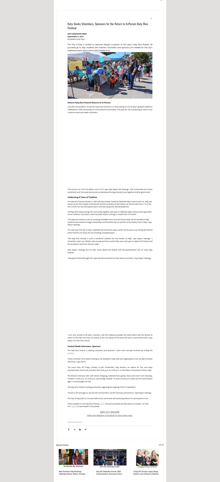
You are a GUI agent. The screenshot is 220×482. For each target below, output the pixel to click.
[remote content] (110, 151)
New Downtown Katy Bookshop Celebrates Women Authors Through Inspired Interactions (72, 472)
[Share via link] (85, 429)
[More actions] (151, 18)
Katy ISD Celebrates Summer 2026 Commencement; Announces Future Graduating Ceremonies (109, 472)
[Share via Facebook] (69, 429)
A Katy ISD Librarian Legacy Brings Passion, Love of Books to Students (146, 472)
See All (161, 445)
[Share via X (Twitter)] (74, 429)
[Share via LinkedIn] (80, 429)
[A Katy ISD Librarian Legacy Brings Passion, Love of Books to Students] (147, 458)
